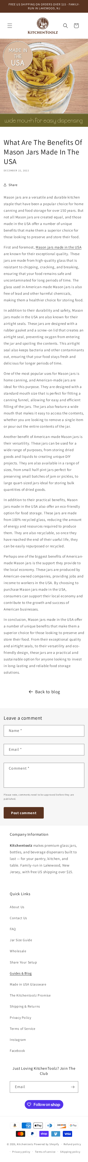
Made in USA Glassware (28, 984)
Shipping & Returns (25, 1006)
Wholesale (18, 951)
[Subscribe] (72, 1087)
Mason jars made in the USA (59, 247)
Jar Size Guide (21, 940)
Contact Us (18, 918)
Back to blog (47, 691)
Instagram (18, 1039)
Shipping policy (70, 1151)
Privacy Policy (20, 1017)
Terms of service (45, 1151)
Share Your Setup (23, 962)
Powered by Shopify (46, 1144)
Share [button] (13, 185)
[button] (9, 25)
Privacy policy (21, 1151)
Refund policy (72, 1144)
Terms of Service (22, 1028)
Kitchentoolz (25, 1144)
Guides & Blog (21, 973)
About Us (17, 907)
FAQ (13, 929)
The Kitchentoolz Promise (30, 995)
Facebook (17, 1050)
